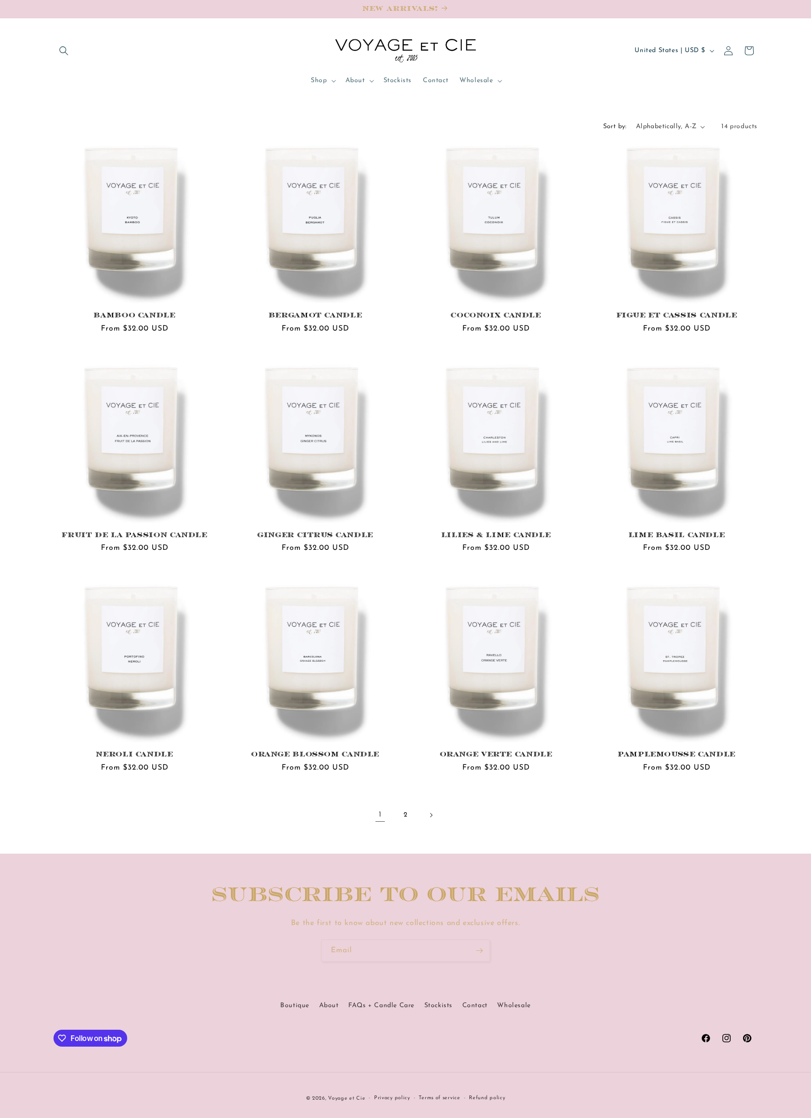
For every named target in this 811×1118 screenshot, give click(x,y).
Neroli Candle (134, 754)
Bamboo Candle (134, 315)
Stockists (438, 1005)
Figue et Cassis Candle (676, 315)
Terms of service (439, 1098)
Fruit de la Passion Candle (134, 535)
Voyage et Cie (346, 1098)
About (329, 1005)
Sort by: (615, 126)
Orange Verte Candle (496, 754)
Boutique (294, 1005)
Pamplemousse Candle (676, 754)
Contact (475, 1005)
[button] (64, 50)
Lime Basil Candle (676, 535)
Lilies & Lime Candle (496, 535)
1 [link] (380, 814)
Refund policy (487, 1098)
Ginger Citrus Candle (315, 535)
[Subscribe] (479, 951)
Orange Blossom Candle (315, 754)
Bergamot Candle (315, 315)
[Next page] (431, 815)
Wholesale (513, 1005)
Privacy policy (392, 1098)
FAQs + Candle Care (381, 1005)
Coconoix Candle (496, 315)
